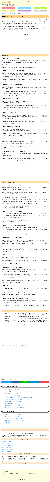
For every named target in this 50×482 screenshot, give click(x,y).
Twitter (6, 381)
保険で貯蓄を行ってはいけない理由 (12, 414)
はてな (34, 381)
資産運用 (24, 10)
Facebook (16, 381)
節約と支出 (40, 8)
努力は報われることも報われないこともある (14, 420)
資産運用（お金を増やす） (7, 449)
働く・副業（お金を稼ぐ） (7, 447)
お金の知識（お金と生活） (7, 441)
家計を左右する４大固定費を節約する (13, 416)
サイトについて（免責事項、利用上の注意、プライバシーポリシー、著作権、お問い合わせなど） (21, 473)
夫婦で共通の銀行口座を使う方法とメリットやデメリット (17, 391)
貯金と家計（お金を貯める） (8, 443)
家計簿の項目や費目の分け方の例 (12, 393)
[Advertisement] (25, 44)
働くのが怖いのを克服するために (12, 403)
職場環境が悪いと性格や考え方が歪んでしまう (15, 405)
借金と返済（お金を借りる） (8, 451)
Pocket (43, 381)
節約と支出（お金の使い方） (8, 445)
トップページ (5, 471)
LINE (25, 381)
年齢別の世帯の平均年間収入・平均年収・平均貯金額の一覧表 (18, 397)
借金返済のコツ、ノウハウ (10, 422)
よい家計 (7, 2)
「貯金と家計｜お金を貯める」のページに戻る (11, 346)
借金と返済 (40, 10)
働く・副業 (8, 10)
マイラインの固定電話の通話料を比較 (13, 401)
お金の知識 (8, 8)
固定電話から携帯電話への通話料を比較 (13, 399)
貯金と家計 (24, 8)
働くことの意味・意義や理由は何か (12, 389)
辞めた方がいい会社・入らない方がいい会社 (14, 407)
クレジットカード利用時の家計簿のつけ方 (14, 395)
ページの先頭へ (4, 425)
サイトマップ (12, 471)
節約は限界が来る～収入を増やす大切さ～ (14, 418)
